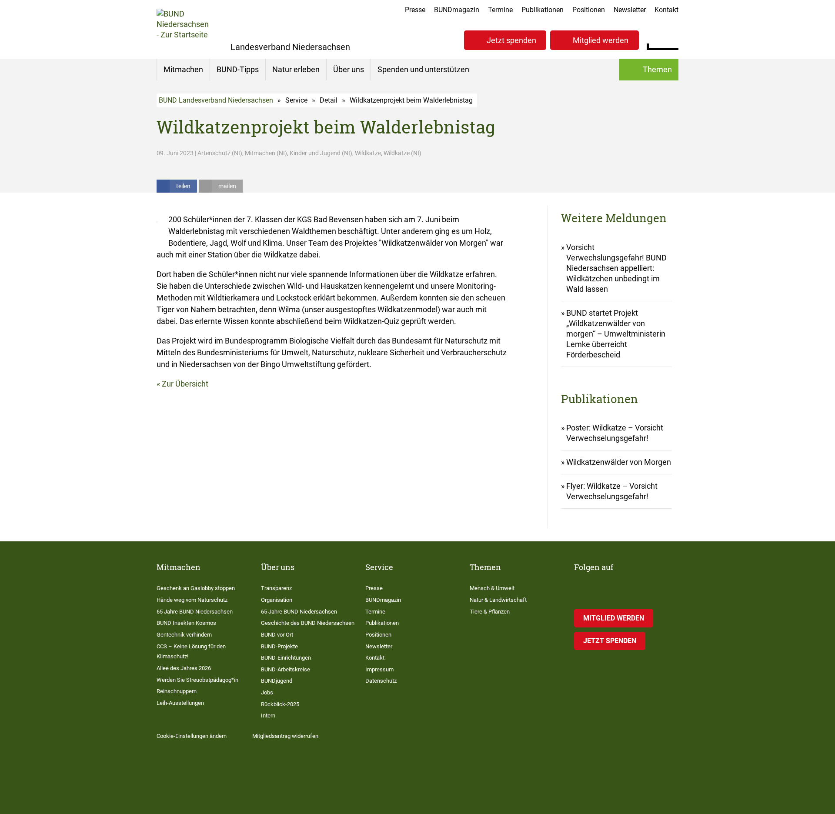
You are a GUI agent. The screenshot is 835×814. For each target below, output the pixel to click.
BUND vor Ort (277, 634)
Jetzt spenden (511, 40)
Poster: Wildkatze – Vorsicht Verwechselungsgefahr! (614, 433)
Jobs (267, 692)
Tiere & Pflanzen (490, 611)
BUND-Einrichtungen (286, 657)
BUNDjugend (276, 680)
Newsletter (630, 10)
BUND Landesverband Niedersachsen (216, 100)
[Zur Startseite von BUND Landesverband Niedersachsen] (183, 29)
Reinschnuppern (177, 691)
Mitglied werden (600, 40)
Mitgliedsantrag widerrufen (285, 736)
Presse (415, 10)
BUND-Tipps (238, 69)
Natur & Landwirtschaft (498, 600)
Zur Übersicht (185, 383)
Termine (500, 10)
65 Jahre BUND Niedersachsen (195, 611)
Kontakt (666, 10)
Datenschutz (381, 680)
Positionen (588, 10)
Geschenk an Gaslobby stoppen (196, 588)
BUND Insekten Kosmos (186, 623)
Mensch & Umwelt (492, 588)
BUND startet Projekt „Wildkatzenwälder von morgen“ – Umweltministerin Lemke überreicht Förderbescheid (615, 333)
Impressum (379, 669)
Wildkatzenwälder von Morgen (618, 462)
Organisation (276, 600)
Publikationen (542, 10)
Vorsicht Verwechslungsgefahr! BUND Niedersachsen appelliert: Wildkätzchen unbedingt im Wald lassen (616, 268)
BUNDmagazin (456, 10)
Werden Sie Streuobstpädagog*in (197, 680)
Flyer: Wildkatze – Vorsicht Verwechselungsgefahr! (612, 491)
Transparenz (276, 588)
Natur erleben (296, 69)
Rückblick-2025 (280, 704)
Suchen (671, 39)
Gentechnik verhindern (184, 634)
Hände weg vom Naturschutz (192, 600)
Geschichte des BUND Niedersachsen (307, 623)
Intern (268, 715)
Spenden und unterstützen (423, 69)
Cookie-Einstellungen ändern (192, 736)
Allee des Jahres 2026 (184, 668)
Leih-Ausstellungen (180, 703)
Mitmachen (183, 69)
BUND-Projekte (279, 646)
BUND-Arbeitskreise (285, 669)
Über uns (348, 69)
